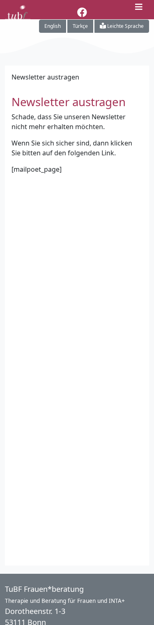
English (52, 26)
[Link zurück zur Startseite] (17, 8)
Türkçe (80, 26)
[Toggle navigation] (138, 6)
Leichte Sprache (125, 26)
